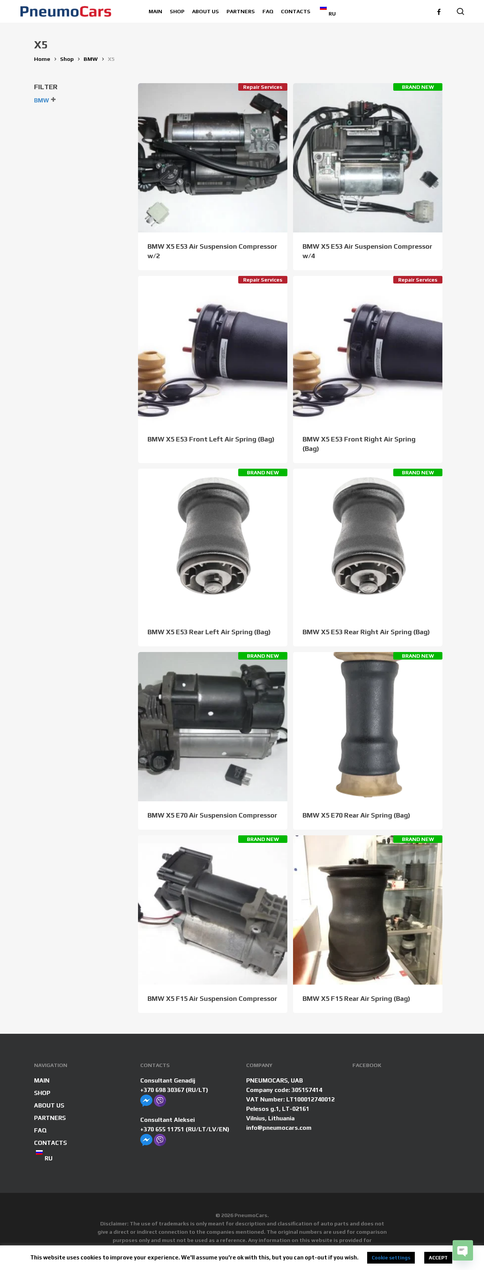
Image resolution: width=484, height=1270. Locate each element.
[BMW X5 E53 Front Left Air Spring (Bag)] (212, 350)
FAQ (40, 1130)
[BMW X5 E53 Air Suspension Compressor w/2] (212, 157)
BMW (91, 59)
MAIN (42, 1080)
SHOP (42, 1093)
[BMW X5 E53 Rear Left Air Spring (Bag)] (212, 543)
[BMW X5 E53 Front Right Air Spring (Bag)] (367, 350)
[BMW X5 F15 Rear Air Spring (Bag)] (367, 910)
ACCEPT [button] (438, 1258)
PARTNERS (50, 1117)
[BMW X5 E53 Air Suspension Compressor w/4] (367, 157)
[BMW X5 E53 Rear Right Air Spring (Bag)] (367, 543)
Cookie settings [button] (391, 1258)
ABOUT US (49, 1105)
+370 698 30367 (162, 1089)
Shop (67, 59)
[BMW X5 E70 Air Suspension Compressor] (212, 726)
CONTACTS (50, 1142)
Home (42, 59)
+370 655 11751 (162, 1129)
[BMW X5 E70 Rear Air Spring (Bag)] (367, 726)
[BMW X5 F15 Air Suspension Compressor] (212, 910)
